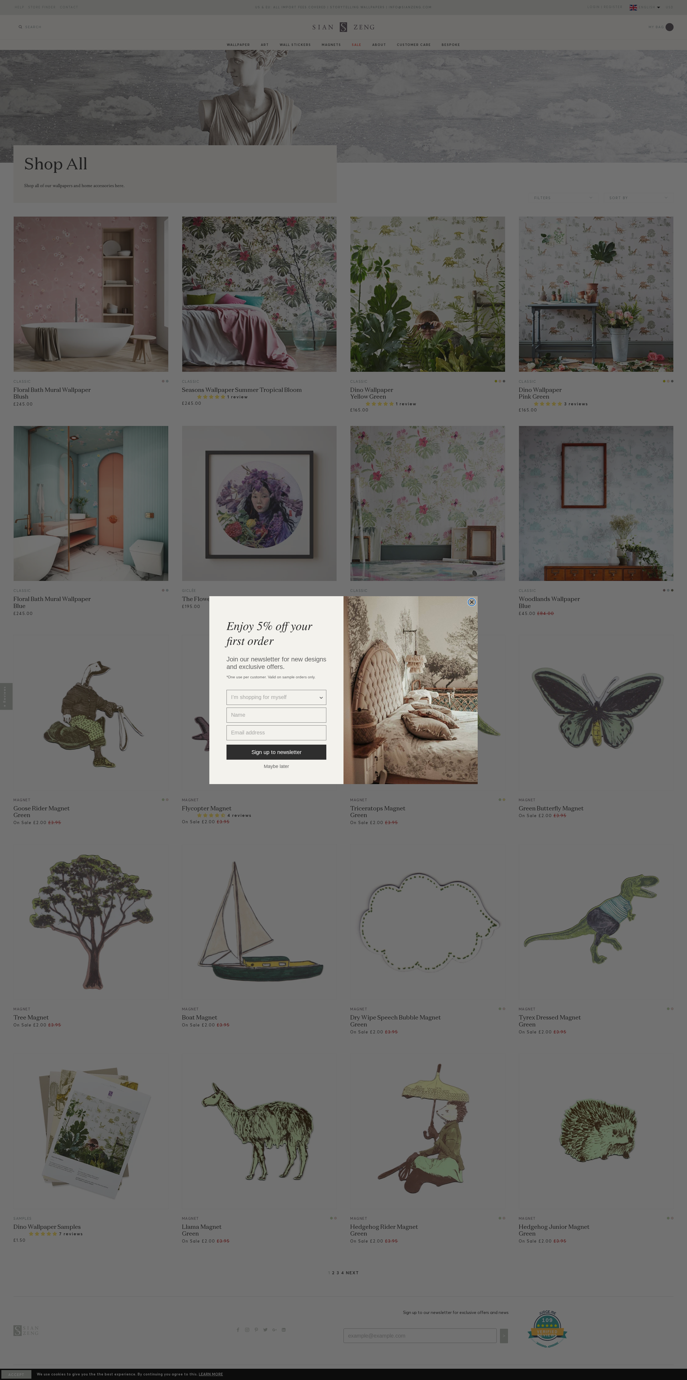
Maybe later (276, 766)
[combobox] (275, 697)
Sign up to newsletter (276, 752)
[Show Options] (321, 697)
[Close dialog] (472, 602)
